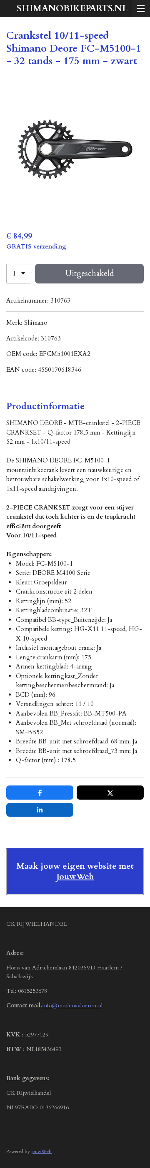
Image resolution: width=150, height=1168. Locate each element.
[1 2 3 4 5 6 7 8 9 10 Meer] (18, 273)
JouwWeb (75, 876)
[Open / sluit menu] (141, 8)
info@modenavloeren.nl (72, 1005)
